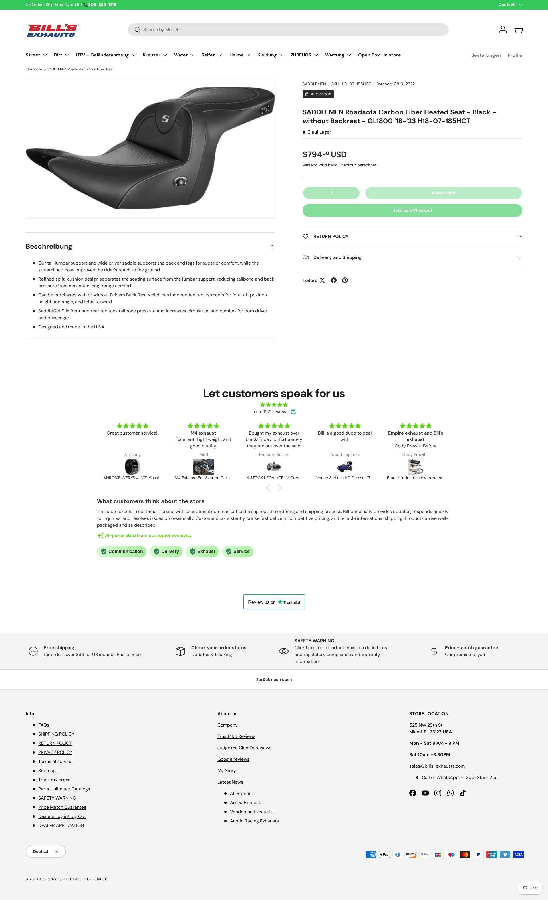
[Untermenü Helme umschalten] (248, 54)
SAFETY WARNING (57, 798)
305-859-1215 (481, 777)
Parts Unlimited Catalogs (64, 789)
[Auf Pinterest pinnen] (345, 280)
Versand (310, 164)
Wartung (334, 55)
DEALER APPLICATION (61, 825)
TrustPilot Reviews (236, 736)
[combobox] (288, 29)
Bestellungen (486, 55)
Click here (306, 648)
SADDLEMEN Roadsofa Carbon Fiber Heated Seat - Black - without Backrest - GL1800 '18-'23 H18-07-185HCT (81, 69)
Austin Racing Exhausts (254, 821)
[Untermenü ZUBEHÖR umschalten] (316, 54)
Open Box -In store (379, 55)
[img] (274, 404)
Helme (236, 55)
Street (33, 55)
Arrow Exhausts (246, 803)
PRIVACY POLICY (55, 752)
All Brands (240, 793)
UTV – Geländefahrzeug (102, 55)
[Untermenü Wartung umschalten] (349, 54)
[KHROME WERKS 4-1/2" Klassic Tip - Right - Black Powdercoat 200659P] (132, 467)
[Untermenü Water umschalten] (192, 54)
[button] (519, 29)
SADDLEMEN (314, 83)
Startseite (34, 69)
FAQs (43, 725)
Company (227, 725)
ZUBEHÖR (301, 55)
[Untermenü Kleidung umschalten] (281, 54)
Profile (515, 55)
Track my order (54, 780)
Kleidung (267, 55)
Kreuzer (151, 55)
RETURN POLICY (55, 743)
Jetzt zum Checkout (412, 210)
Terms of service (55, 761)
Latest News (230, 782)
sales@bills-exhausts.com (437, 766)
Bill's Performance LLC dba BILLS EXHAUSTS (73, 879)
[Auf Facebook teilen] (333, 280)
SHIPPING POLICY (56, 734)
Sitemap (47, 771)
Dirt (58, 55)
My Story (226, 771)
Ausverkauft (444, 192)
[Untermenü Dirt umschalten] (66, 54)
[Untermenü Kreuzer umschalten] (165, 54)
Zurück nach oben (274, 679)
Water (181, 55)
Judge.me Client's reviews (244, 748)
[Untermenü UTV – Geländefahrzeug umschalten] (133, 54)
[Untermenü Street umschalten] (44, 54)
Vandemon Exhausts (251, 812)
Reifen (209, 55)
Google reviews (233, 759)
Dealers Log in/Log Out (62, 816)
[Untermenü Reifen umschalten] (220, 54)
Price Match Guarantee (62, 807)
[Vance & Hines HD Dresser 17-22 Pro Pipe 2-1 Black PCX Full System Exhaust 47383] (344, 467)
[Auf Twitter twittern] (322, 280)
